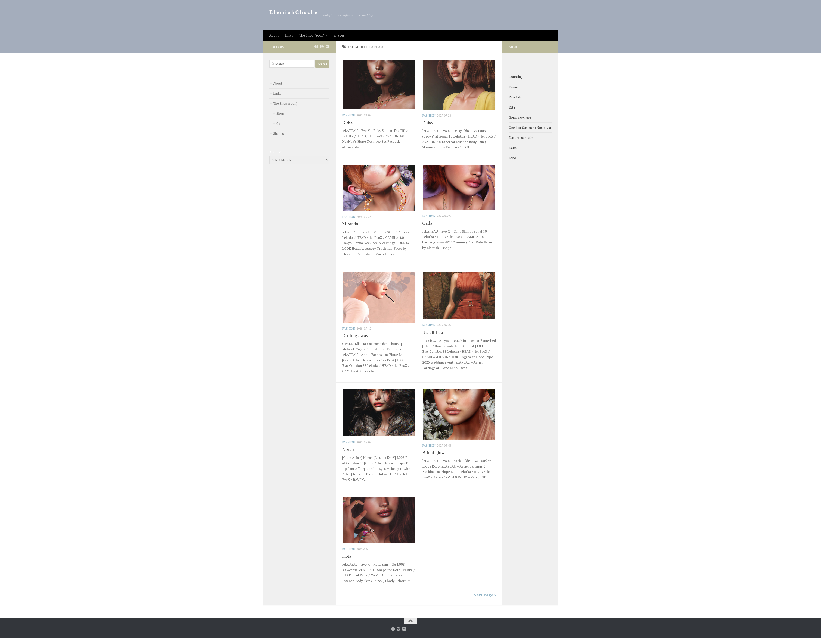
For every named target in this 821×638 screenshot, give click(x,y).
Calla (427, 223)
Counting (516, 77)
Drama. (514, 87)
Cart (279, 123)
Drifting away (355, 335)
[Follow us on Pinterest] (322, 46)
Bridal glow (433, 452)
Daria (513, 148)
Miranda (350, 223)
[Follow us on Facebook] (316, 46)
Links (289, 35)
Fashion (348, 115)
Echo (512, 158)
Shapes (339, 35)
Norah (348, 449)
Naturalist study (521, 137)
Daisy (427, 122)
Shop (280, 113)
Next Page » (485, 594)
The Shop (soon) (311, 35)
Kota (346, 556)
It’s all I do (432, 332)
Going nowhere (520, 117)
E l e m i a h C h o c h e (293, 12)
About (274, 35)
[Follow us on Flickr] (327, 46)
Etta (512, 107)
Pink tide (515, 97)
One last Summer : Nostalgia (530, 127)
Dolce (347, 122)
